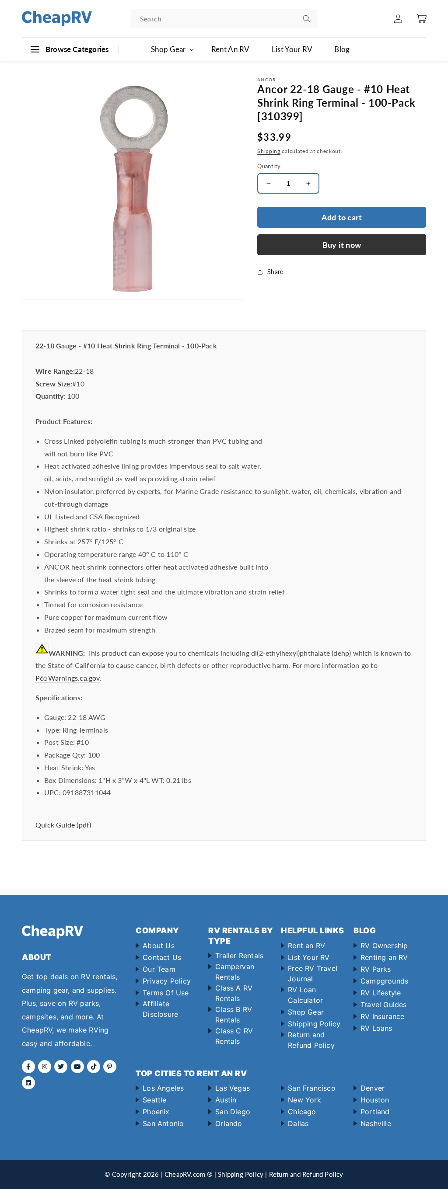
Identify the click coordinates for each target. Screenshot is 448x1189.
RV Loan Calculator (305, 995)
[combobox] (224, 18)
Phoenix (156, 1111)
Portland (375, 1111)
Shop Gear (306, 1012)
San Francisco (312, 1088)
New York (304, 1099)
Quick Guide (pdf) (63, 824)
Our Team (159, 969)
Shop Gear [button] (168, 49)
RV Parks (375, 969)
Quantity (268, 166)
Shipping (268, 151)
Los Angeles (163, 1088)
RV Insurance (382, 1016)
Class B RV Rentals (233, 1014)
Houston (374, 1099)
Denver (372, 1088)
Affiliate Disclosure (160, 1009)
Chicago (302, 1111)
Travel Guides (383, 1004)
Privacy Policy (167, 981)
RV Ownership (384, 945)
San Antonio (163, 1123)
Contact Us (162, 957)
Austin (225, 1099)
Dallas (298, 1123)
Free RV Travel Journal (312, 973)
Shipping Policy (314, 1023)
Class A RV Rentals (233, 993)
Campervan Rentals (234, 971)
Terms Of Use (166, 992)
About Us (159, 945)
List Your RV (292, 49)
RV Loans (376, 1028)
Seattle (154, 1099)
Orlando (228, 1123)
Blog (342, 49)
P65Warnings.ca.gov (67, 678)
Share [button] (275, 271)
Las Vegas (232, 1088)
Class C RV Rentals (234, 1036)
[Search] (306, 18)
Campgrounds (384, 981)
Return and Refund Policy (311, 1040)
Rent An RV (230, 49)
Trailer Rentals (239, 955)
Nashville (375, 1123)
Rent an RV (306, 945)
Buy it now (341, 245)
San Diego (232, 1111)
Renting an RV (384, 957)
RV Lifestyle (380, 992)
